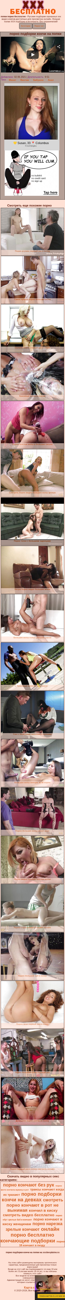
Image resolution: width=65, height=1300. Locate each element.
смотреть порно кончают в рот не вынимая (34, 1205)
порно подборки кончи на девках (32, 1196)
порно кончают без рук (28, 1184)
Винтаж (24, 80)
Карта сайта (32, 1287)
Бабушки (38, 80)
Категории (25, 26)
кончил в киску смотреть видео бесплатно (30, 1212)
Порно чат (39, 26)
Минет (12, 80)
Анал (51, 80)
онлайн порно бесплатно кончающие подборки (29, 1235)
